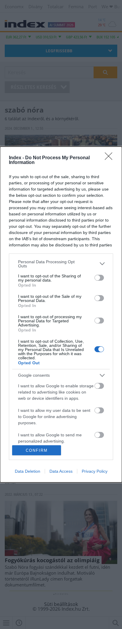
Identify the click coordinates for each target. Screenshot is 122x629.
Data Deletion (27, 471)
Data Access (61, 471)
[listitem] (61, 264)
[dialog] (61, 315)
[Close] (110, 158)
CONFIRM (37, 450)
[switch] (99, 278)
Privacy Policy (94, 471)
